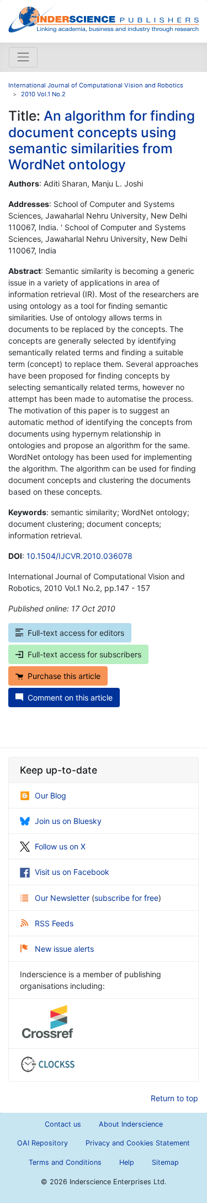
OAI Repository (42, 1143)
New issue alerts (64, 948)
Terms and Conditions (65, 1162)
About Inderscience (131, 1124)
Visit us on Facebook (72, 872)
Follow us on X (60, 846)
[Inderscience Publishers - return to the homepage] (103, 17)
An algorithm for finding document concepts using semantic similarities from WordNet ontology (101, 140)
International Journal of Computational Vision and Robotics (95, 85)
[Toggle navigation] (23, 57)
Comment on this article (70, 697)
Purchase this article (64, 676)
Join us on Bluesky (68, 821)
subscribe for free (126, 898)
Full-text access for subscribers (84, 654)
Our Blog (50, 795)
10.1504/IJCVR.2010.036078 (79, 556)
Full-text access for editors (76, 632)
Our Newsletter (63, 898)
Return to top (174, 1098)
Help (126, 1162)
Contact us (63, 1124)
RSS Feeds (54, 923)
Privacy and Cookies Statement (138, 1143)
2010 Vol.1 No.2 (43, 94)
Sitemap (165, 1162)
